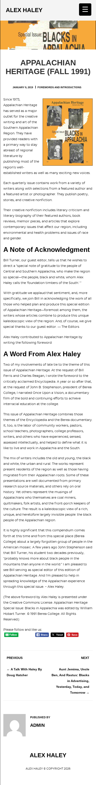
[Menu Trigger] (85, 9)
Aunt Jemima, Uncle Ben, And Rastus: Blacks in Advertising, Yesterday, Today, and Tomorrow (70, 681)
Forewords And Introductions (59, 87)
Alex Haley (24, 10)
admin (37, 725)
